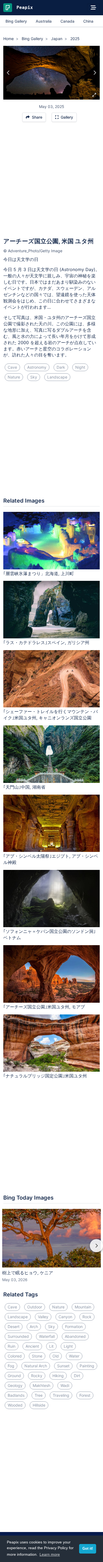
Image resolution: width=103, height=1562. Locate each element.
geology (15, 1385)
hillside (39, 1405)
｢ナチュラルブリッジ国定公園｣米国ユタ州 (45, 1076)
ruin (11, 1346)
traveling (61, 1395)
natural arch (35, 1365)
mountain (83, 1307)
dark (61, 367)
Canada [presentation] (67, 21)
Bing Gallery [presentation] (16, 21)
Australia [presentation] (44, 21)
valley (43, 1316)
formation (74, 1326)
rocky (36, 1375)
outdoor (34, 1307)
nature (14, 377)
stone (37, 1356)
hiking (58, 1375)
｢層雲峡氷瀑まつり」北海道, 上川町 (38, 573)
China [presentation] (88, 21)
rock (86, 1316)
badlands (16, 1395)
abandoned (75, 1336)
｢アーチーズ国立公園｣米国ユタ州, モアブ (44, 1007)
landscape (57, 377)
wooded (15, 1405)
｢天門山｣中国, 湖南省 (24, 787)
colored (15, 1356)
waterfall (47, 1336)
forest (84, 1395)
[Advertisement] (51, 182)
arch (34, 1326)
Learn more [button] (50, 1554)
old (55, 1356)
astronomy (36, 367)
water (74, 1356)
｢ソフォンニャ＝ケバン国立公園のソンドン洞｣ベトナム (49, 934)
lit (51, 1346)
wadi (64, 1385)
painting (87, 1365)
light (68, 1346)
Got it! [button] (87, 1549)
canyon (65, 1316)
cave (12, 367)
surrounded (18, 1336)
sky (33, 377)
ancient (32, 1346)
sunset (63, 1365)
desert (14, 1326)
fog (11, 1365)
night (80, 367)
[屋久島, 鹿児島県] (95, 72)
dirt (77, 1375)
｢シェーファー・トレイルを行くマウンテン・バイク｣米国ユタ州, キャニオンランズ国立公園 (50, 714)
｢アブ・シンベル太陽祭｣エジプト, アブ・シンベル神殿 (50, 859)
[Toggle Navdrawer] (93, 8)
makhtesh (41, 1385)
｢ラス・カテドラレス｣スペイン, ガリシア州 (46, 642)
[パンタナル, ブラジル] (8, 72)
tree (39, 1395)
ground (14, 1375)
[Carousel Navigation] (51, 1249)
